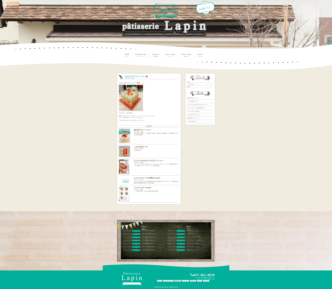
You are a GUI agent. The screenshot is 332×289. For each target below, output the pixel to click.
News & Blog (186, 55)
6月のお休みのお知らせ (148, 243)
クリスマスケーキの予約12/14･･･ (196, 108)
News (188, 81)
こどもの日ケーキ (192, 101)
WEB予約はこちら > (205, 8)
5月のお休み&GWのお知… (149, 246)
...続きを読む (137, 150)
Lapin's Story (170, 55)
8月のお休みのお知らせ (148, 236)
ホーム (159, 280)
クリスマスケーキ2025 (193, 111)
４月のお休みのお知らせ (149, 249)
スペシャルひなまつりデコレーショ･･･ (197, 104)
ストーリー (185, 280)
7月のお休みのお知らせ (148, 240)
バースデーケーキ (168, 280)
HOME (127, 55)
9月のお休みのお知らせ (148, 230)
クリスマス (190, 84)
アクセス (206, 280)
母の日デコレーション (193, 98)
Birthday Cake (140, 55)
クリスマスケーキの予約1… (194, 240)
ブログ (199, 280)
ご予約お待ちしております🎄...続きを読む (146, 191)
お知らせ (193, 280)
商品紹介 (178, 280)
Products (155, 55)
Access (200, 55)
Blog (133, 78)
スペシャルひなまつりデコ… (194, 236)
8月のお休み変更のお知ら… (149, 233)
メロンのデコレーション (194, 114)
